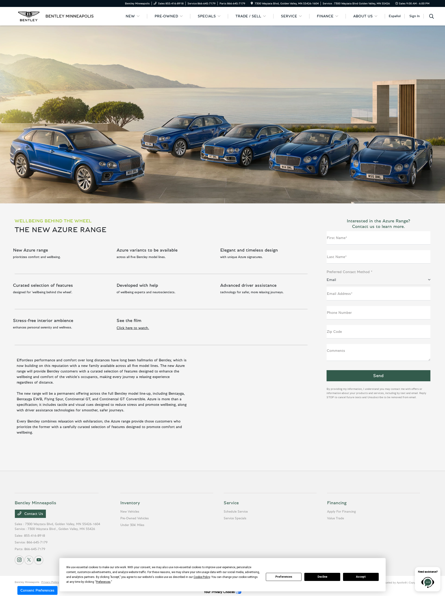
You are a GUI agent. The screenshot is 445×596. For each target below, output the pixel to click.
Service (231, 503)
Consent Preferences (37, 590)
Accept (361, 576)
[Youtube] (38, 560)
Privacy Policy (50, 582)
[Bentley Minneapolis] (54, 16)
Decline (322, 576)
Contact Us (33, 514)
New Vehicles (129, 511)
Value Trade (335, 518)
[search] (431, 17)
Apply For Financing (341, 511)
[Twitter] (29, 560)
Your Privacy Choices (220, 592)
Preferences (283, 576)
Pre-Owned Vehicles (134, 518)
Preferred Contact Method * (349, 272)
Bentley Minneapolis (27, 582)
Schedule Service (236, 511)
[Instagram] (19, 560)
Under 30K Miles (132, 525)
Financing (336, 503)
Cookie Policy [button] (202, 577)
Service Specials (235, 518)
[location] (252, 3)
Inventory (130, 503)
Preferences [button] (103, 581)
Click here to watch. (133, 328)
